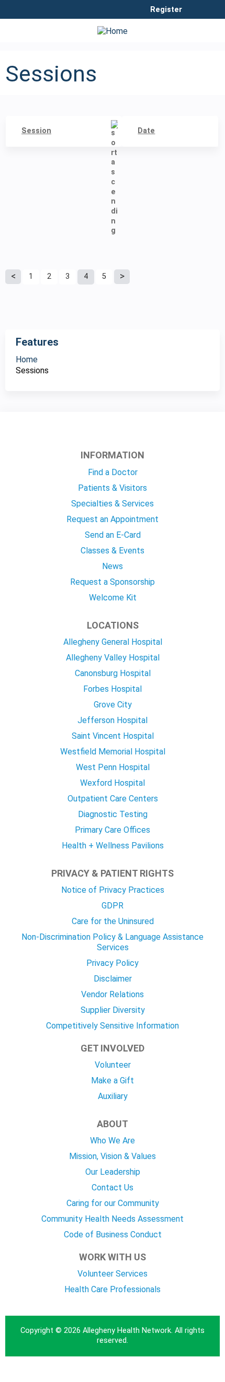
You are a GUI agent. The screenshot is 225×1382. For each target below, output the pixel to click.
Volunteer (113, 1065)
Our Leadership (112, 1172)
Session (36, 130)
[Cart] (194, 15)
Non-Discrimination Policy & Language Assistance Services (112, 942)
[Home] (112, 28)
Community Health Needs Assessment (112, 1219)
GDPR (112, 906)
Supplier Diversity (113, 1010)
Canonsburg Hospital (113, 673)
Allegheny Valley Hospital (113, 658)
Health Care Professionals (112, 1289)
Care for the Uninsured (113, 921)
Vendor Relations (112, 994)
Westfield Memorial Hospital (112, 752)
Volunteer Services (112, 1274)
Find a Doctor (113, 472)
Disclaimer (113, 979)
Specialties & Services (112, 504)
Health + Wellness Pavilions (113, 846)
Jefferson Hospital (112, 720)
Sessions (32, 370)
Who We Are (112, 1140)
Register (166, 10)
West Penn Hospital (113, 767)
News (112, 566)
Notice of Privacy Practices (112, 890)
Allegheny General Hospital (112, 642)
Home (27, 359)
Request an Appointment (112, 519)
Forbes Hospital (112, 689)
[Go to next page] (122, 276)
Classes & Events (112, 551)
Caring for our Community (112, 1203)
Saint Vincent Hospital (113, 736)
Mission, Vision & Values (112, 1156)
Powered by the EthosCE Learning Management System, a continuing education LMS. (182, 1374)
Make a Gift (112, 1080)
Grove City (113, 705)
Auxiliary (113, 1096)
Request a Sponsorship (112, 582)
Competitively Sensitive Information (112, 1026)
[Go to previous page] (13, 276)
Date (146, 130)
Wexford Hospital (112, 783)
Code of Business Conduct (113, 1234)
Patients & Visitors (112, 488)
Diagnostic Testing (113, 814)
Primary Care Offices (112, 830)
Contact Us (112, 1187)
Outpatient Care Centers (113, 799)
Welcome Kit (113, 598)
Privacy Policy (112, 963)
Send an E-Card (113, 535)
